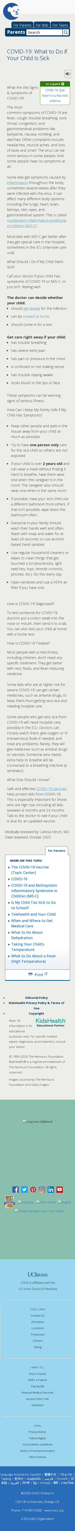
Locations (38, 1328)
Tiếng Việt (66, 1474)
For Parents (22, 25)
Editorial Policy (36, 998)
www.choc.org (53, 1510)
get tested (32, 308)
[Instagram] (42, 1189)
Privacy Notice (37, 1432)
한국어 (18, 1479)
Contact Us (37, 1315)
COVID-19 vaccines (51, 788)
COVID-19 (19, 878)
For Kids (42, 25)
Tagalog (6, 1479)
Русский (62, 1479)
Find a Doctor (37, 1374)
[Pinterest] (33, 1189)
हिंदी (56, 1483)
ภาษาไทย (67, 1483)
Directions (37, 1322)
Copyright (36, 1013)
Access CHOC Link (37, 1399)
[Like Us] (16, 1189)
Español (35, 1474)
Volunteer (37, 1405)
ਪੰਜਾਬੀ (26, 1483)
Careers (38, 1340)
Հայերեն (34, 1479)
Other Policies (37, 1457)
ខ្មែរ (35, 1483)
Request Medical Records (37, 1392)
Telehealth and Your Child (33, 914)
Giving (37, 1347)
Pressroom (37, 1334)
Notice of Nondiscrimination (37, 1451)
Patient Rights (37, 1438)
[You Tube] (60, 1189)
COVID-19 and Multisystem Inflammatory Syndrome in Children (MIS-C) (34, 890)
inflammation (17, 182)
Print (39, 974)
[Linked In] (51, 1189)
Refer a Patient (37, 1380)
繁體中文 (50, 1474)
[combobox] (44, 32)
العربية (15, 1483)
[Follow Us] (24, 1189)
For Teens (60, 25)
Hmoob (45, 1483)
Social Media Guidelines (37, 1444)
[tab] (56, 850)
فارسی (48, 1479)
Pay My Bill (37, 1386)
